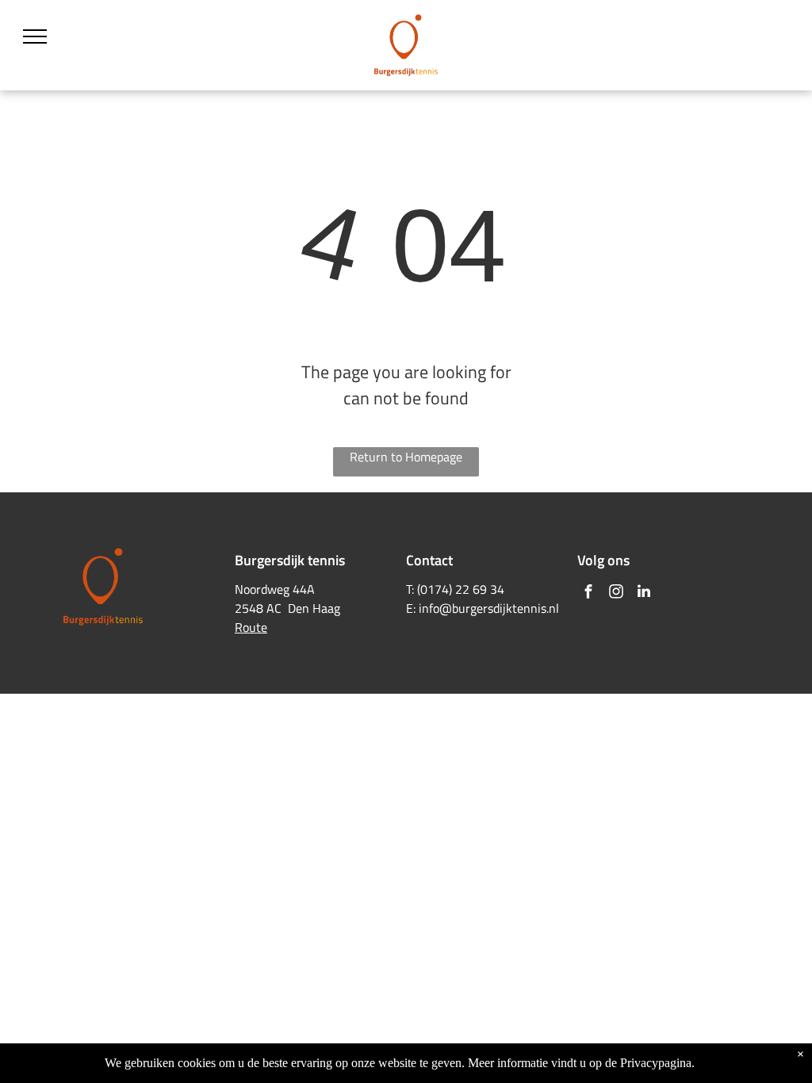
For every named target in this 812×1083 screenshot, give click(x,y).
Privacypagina (655, 1063)
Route (251, 627)
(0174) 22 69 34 (460, 589)
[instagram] (616, 593)
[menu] (35, 36)
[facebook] (588, 593)
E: (411, 608)
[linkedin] (644, 593)
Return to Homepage (406, 456)
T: (410, 589)
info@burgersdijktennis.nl (489, 608)
